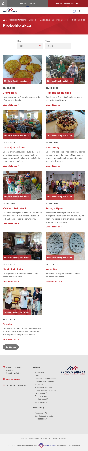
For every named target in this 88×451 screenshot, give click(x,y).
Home (3, 3)
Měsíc (47, 41)
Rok (19, 41)
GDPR (37, 376)
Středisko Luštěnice (27, 3)
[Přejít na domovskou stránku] (10, 11)
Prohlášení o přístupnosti (45, 378)
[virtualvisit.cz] (47, 445)
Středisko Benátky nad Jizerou (22, 20)
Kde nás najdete (13, 379)
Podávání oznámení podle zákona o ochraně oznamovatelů (45, 390)
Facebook (74, 11)
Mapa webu (40, 373)
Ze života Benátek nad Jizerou (54, 20)
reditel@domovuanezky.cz (17, 385)
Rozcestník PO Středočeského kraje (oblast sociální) (44, 416)
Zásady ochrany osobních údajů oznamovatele (41, 399)
